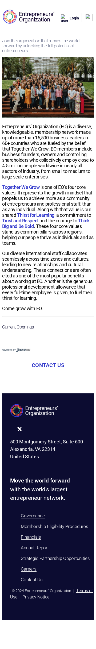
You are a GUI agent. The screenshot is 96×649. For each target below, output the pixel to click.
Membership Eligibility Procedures (54, 526)
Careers (29, 569)
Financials (31, 537)
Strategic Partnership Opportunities (55, 558)
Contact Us (32, 579)
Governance (33, 515)
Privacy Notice (35, 597)
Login (74, 18)
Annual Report (35, 547)
